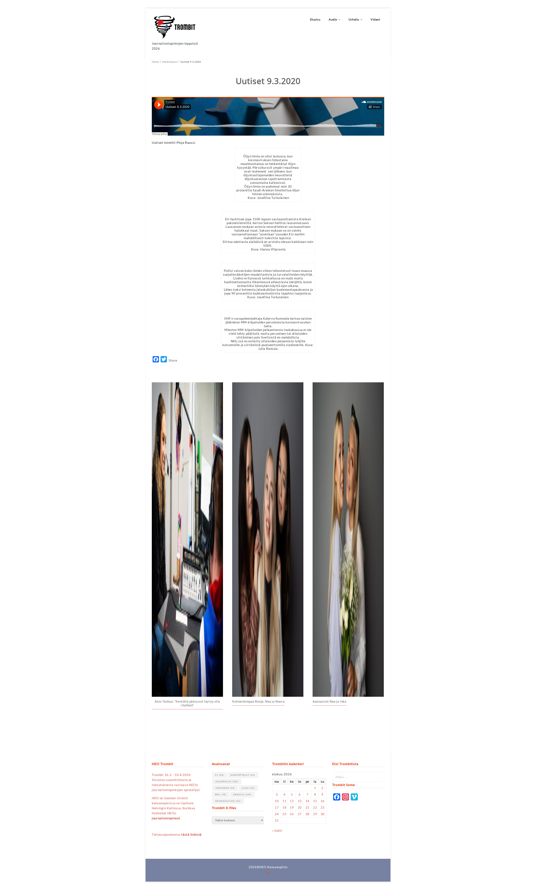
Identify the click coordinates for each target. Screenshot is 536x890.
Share (173, 360)
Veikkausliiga (228, 801)
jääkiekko (225, 788)
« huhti (277, 830)
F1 (219, 775)
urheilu (242, 794)
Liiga (248, 788)
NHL (220, 794)
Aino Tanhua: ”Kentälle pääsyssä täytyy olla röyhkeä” (187, 703)
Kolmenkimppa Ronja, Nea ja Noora (258, 701)
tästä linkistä (191, 834)
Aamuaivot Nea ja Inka (330, 701)
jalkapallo (226, 781)
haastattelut (243, 775)
